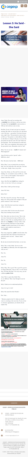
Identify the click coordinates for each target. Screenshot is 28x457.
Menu (25, 5)
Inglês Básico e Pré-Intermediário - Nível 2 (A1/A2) (12, 15)
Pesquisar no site (22, 5)
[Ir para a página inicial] (14, 7)
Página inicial (4, 14)
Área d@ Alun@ (12, 14)
